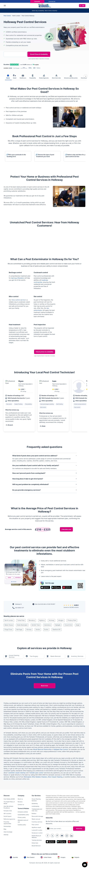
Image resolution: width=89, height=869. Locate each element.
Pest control (35, 824)
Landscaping (35, 806)
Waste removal (36, 819)
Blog (5, 829)
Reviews (20, 801)
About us (20, 799)
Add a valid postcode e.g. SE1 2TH (13, 63)
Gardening (35, 803)
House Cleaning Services (14, 656)
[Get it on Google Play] (56, 587)
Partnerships (7, 826)
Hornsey (29, 629)
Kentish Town (36, 625)
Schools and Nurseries (71, 78)
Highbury (42, 620)
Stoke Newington (22, 625)
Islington (61, 620)
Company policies (23, 812)
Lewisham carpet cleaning (16, 773)
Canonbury (47, 625)
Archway (51, 620)
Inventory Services (77, 656)
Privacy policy (22, 817)
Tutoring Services (37, 840)
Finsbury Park (72, 620)
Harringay (19, 629)
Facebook (47, 835)
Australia (15, 857)
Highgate (57, 625)
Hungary (63, 857)
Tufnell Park (21, 620)
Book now (44, 686)
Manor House (9, 625)
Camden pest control (36, 773)
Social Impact (7, 816)
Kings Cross (8, 629)
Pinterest (57, 835)
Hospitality (32, 78)
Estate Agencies (44, 78)
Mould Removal (36, 845)
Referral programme (9, 819)
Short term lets (56, 78)
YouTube (62, 835)
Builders (34, 813)
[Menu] (5, 5)
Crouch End (68, 625)
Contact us (21, 804)
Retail (14, 78)
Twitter (52, 835)
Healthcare (23, 78)
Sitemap (6, 834)
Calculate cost (66, 529)
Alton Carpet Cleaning (55, 777)
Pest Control (7, 15)
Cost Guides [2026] (9, 799)
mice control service (18, 300)
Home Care (35, 843)
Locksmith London (37, 830)
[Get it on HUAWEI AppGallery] (67, 587)
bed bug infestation (17, 278)
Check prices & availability (44, 352)
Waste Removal (55, 656)
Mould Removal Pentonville (42, 749)
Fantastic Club (8, 810)
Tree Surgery (34, 656)
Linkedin (71, 835)
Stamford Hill (56, 629)
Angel (77, 625)
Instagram (67, 835)
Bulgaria (77, 857)
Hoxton (38, 629)
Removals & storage (37, 816)
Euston (46, 629)
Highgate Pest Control (60, 749)
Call (83, 5)
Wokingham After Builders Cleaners (35, 777)
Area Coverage (8, 832)
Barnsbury (32, 620)
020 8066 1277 (19, 607)
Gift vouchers (7, 813)
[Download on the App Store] (45, 587)
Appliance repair (36, 827)
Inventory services (37, 822)
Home (8, 78)
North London (9, 620)
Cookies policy (22, 824)
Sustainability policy (23, 814)
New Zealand (30, 857)
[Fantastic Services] (44, 5)
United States (47, 857)
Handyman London (37, 833)
